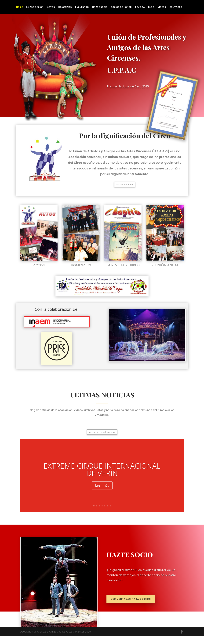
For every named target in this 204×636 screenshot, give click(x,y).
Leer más (102, 485)
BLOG (151, 7)
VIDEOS (162, 7)
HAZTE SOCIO (99, 7)
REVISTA (140, 7)
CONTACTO (175, 7)
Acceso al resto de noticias (102, 432)
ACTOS (51, 7)
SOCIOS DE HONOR (121, 7)
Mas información (125, 184)
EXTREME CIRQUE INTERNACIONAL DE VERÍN (102, 469)
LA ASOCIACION (35, 7)
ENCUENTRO (82, 7)
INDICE (19, 7)
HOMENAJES (65, 7)
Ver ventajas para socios (131, 599)
